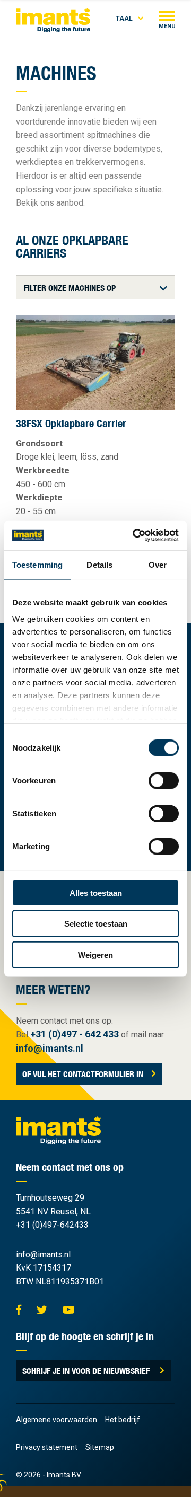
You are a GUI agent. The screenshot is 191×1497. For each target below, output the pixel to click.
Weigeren (95, 954)
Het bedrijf (122, 1419)
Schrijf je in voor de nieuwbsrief (87, 1371)
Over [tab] (158, 564)
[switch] (164, 780)
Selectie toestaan (95, 923)
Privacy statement (46, 1447)
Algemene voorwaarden (56, 1419)
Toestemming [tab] (37, 564)
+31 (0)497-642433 (52, 1225)
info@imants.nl (49, 1048)
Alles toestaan (96, 892)
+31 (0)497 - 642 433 (74, 1034)
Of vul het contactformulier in (82, 1074)
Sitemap (99, 1447)
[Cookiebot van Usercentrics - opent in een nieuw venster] (135, 535)
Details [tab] (99, 564)
